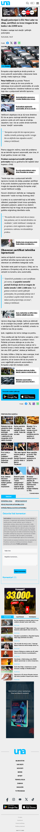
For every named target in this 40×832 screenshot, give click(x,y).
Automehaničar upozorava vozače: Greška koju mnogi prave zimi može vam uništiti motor (26, 100)
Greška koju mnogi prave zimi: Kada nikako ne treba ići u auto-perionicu (26, 244)
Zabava (20, 783)
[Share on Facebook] (7, 43)
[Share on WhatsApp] (19, 43)
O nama (20, 817)
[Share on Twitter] (11, 43)
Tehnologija (20, 779)
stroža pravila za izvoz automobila (14, 508)
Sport (20, 776)
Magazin (20, 787)
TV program (20, 791)
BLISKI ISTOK (20, 761)
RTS (19, 188)
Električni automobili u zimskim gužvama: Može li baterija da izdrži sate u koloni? (25, 383)
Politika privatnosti (20, 826)
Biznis (20, 772)
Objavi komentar (20, 571)
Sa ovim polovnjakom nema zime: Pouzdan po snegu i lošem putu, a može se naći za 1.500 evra (26, 173)
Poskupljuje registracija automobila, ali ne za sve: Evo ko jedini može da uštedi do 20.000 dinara (26, 109)
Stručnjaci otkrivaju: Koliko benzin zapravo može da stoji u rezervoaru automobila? (26, 372)
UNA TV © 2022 (20, 830)
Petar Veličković (21, 501)
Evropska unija (7, 501)
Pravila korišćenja (20, 823)
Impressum (20, 820)
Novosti (20, 768)
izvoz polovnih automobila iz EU (13, 504)
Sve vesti (20, 764)
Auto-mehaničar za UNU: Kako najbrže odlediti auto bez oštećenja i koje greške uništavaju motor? (26, 316)
